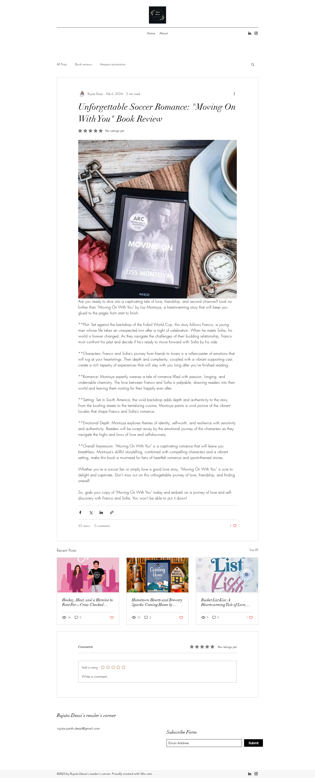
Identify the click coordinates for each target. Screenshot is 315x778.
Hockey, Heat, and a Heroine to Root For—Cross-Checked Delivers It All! (87, 602)
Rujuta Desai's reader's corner (86, 715)
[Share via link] (112, 512)
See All (253, 550)
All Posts (62, 64)
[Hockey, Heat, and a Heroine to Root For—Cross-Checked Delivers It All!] (88, 575)
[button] (253, 64)
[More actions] (234, 93)
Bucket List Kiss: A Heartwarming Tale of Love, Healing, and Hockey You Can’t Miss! (226, 602)
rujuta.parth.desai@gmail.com (78, 728)
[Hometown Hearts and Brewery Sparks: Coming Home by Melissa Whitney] (158, 575)
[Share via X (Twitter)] (91, 512)
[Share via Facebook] (80, 512)
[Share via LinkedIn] (101, 512)
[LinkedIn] (250, 33)
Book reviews (83, 64)
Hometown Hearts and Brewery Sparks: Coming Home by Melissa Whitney (157, 602)
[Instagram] (256, 33)
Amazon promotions (112, 64)
